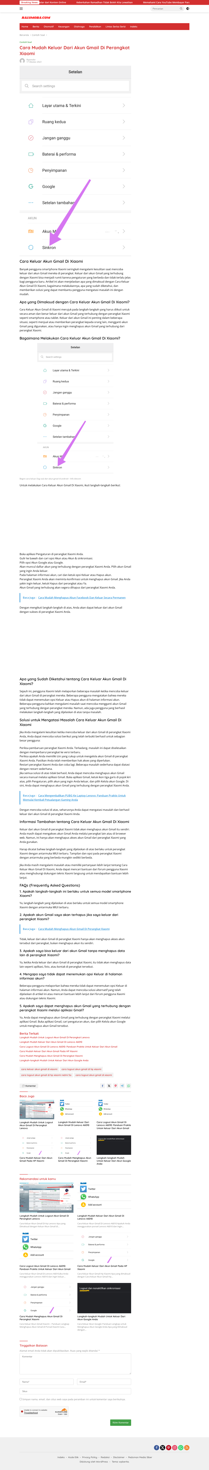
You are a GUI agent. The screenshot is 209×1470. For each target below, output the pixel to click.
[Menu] (22, 8)
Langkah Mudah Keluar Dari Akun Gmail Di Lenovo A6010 (51, 1041)
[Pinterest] (168, 1448)
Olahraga (79, 26)
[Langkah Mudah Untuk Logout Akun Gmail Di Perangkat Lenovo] (37, 1109)
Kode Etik (73, 1457)
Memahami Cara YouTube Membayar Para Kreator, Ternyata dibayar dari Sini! (153, 2)
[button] (181, 8)
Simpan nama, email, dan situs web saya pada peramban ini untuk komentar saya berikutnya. (74, 1399)
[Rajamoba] (36, 17)
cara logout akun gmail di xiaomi (94, 1075)
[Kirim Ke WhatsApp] (128, 1085)
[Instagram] (174, 1448)
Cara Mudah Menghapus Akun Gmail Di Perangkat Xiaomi (51, 1055)
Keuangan (63, 26)
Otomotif (49, 26)
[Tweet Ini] (109, 1085)
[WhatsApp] (180, 1448)
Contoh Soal (26, 42)
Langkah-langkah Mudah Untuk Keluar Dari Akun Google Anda (54, 1060)
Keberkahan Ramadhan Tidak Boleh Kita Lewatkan (71, 2)
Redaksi (105, 1457)
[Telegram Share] (122, 1085)
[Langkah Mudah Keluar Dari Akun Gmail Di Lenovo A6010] (75, 1109)
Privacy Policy (89, 1457)
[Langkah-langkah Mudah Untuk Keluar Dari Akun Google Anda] (114, 1145)
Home (25, 26)
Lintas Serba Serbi (116, 26)
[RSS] (186, 1448)
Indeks (133, 26)
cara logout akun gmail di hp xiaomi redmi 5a (46, 1075)
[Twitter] (162, 1448)
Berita (36, 26)
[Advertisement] (75, 522)
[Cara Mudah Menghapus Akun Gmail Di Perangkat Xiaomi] (75, 1145)
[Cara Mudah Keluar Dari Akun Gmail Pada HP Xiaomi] (37, 1145)
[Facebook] (156, 1448)
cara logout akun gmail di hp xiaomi (81, 1069)
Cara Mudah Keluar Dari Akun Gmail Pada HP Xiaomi (48, 1051)
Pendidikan (95, 26)
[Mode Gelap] (187, 8)
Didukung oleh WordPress (94, 1461)
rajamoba (30, 59)
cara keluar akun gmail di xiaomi (39, 1069)
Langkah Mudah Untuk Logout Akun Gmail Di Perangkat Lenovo (55, 1037)
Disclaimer (119, 1457)
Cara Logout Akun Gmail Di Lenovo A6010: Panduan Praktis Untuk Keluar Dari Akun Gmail (68, 1046)
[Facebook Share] (102, 1085)
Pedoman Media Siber (140, 1457)
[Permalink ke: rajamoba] (22, 60)
